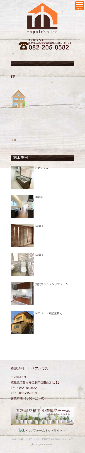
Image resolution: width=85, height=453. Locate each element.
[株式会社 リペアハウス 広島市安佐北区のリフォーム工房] (43, 6)
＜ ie (13, 139)
